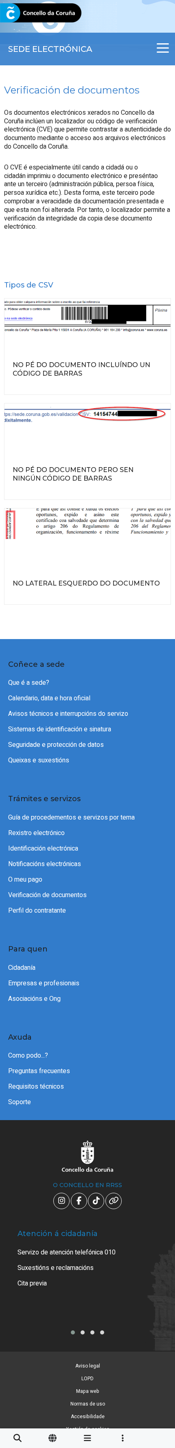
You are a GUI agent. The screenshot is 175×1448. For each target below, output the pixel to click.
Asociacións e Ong (34, 999)
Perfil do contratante (37, 911)
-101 (155, 1358)
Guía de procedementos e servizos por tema (71, 817)
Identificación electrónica (43, 848)
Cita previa (32, 1283)
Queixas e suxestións (38, 760)
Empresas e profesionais (43, 983)
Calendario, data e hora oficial (49, 698)
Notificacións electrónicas (44, 864)
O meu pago (25, 879)
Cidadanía (21, 968)
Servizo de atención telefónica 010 (67, 1252)
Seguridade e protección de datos (56, 745)
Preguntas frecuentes (39, 1071)
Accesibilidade (88, 1416)
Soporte (19, 1102)
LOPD (87, 1378)
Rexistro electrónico (36, 833)
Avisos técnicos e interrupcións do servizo (68, 714)
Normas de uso (87, 1404)
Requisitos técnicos (36, 1087)
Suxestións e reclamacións (56, 1268)
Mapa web (87, 1391)
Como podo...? (28, 1055)
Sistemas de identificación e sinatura (59, 729)
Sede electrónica (50, 49)
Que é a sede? (28, 683)
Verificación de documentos (47, 895)
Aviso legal (87, 1366)
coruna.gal (25, 13)
